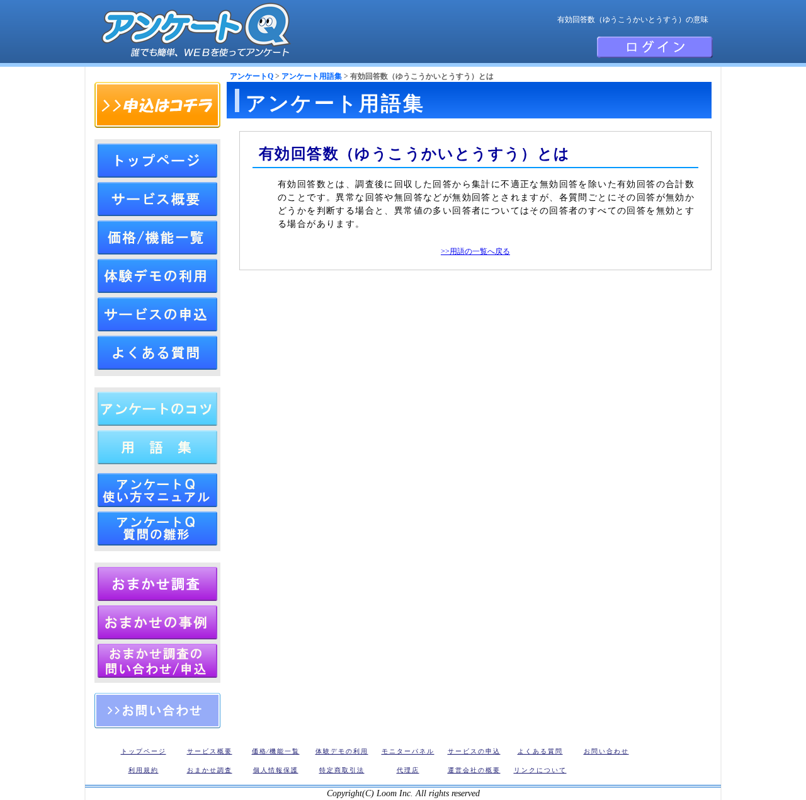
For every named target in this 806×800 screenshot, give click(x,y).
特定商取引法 (342, 770)
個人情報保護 (275, 770)
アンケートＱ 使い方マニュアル (157, 490)
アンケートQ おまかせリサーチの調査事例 (157, 622)
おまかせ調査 (209, 770)
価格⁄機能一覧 (276, 751)
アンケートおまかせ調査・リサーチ (157, 584)
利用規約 (143, 770)
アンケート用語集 (311, 76)
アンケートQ (251, 76)
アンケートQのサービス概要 (157, 199)
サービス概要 (209, 751)
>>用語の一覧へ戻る (475, 251)
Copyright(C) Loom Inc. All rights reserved (403, 793)
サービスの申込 (157, 314)
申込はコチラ (157, 105)
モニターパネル (408, 751)
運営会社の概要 (474, 770)
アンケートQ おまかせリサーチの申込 (157, 661)
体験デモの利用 (157, 276)
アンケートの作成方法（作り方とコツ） (157, 409)
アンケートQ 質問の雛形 (157, 528)
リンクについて (540, 770)
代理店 (408, 770)
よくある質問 (157, 353)
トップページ (157, 161)
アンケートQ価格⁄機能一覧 (157, 237)
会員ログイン (655, 47)
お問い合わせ (157, 710)
